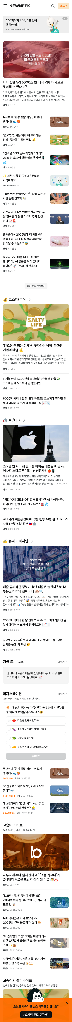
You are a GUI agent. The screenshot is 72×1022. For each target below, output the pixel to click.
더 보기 (61, 662)
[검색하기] (53, 6)
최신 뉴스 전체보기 (36, 286)
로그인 (63, 6)
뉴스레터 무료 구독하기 (36, 1014)
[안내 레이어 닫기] (67, 1003)
